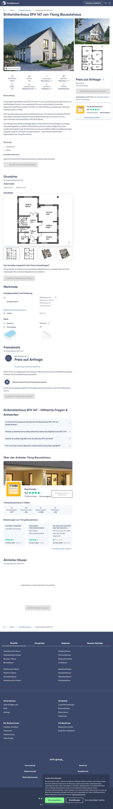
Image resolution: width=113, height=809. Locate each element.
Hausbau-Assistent (93, 3)
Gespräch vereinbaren (66, 730)
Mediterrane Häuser (11, 669)
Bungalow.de (83, 771)
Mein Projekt (8, 738)
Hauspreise (39, 643)
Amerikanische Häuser (12, 651)
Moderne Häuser (10, 673)
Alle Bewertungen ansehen (61, 549)
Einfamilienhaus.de (30, 777)
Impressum (62, 716)
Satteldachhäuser (65, 669)
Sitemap (7, 712)
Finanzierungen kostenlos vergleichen (27, 367)
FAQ (5, 708)
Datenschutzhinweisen (79, 794)
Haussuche (8, 730)
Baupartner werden (65, 727)
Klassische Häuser (65, 659)
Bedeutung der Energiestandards (15, 310)
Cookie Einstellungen (66, 705)
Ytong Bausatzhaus (24, 10)
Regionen (65, 643)
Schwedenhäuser (10, 677)
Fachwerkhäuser (64, 655)
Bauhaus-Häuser (10, 659)
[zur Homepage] (5, 10)
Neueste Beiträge (95, 643)
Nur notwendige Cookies (94, 800)
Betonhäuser (8, 662)
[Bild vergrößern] (69, 242)
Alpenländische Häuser (12, 655)
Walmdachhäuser (65, 677)
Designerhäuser (64, 651)
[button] (105, 3)
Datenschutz (63, 712)
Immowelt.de (30, 765)
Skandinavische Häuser (12, 680)
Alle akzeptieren (54, 800)
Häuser (11, 10)
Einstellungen (74, 800)
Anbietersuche (9, 734)
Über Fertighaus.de (11, 705)
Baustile (13, 643)
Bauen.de (83, 765)
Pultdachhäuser (64, 680)
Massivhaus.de (30, 771)
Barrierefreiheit (64, 708)
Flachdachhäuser (64, 673)
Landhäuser (62, 662)
